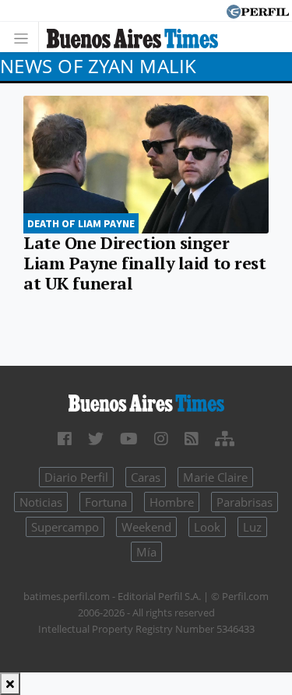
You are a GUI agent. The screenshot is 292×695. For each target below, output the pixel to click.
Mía (146, 552)
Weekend (146, 527)
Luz (252, 527)
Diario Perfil (76, 477)
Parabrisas (244, 502)
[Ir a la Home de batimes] (146, 401)
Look (207, 527)
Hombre (172, 502)
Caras (145, 477)
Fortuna (106, 502)
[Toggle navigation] (25, 37)
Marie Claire (215, 477)
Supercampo (65, 527)
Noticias (40, 502)
